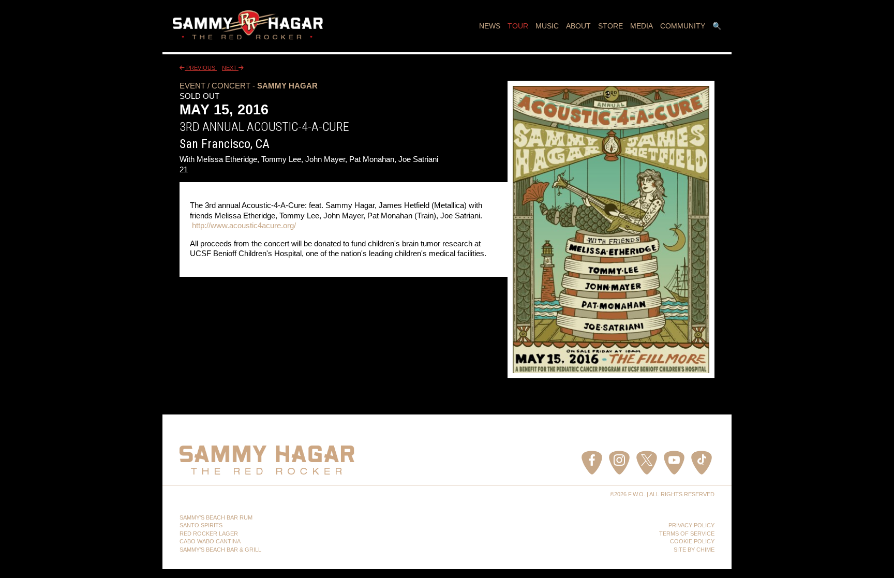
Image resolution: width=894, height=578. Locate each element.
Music (547, 26)
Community (682, 26)
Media (641, 26)
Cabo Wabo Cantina (210, 541)
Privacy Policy (691, 525)
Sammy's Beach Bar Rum (216, 517)
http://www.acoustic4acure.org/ (244, 225)
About (578, 26)
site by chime (694, 549)
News (489, 26)
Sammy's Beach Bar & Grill (220, 549)
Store (610, 26)
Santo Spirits (201, 525)
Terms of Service (686, 533)
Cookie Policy (692, 541)
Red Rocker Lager (209, 533)
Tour (518, 26)
